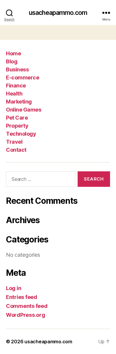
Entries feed (21, 297)
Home (13, 53)
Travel (14, 142)
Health (14, 93)
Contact (16, 150)
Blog (11, 61)
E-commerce (22, 77)
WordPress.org (25, 315)
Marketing (19, 101)
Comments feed (27, 306)
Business (17, 69)
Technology (21, 134)
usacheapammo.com (58, 13)
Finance (16, 85)
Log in (13, 288)
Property (17, 126)
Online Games (23, 109)
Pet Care (17, 118)
